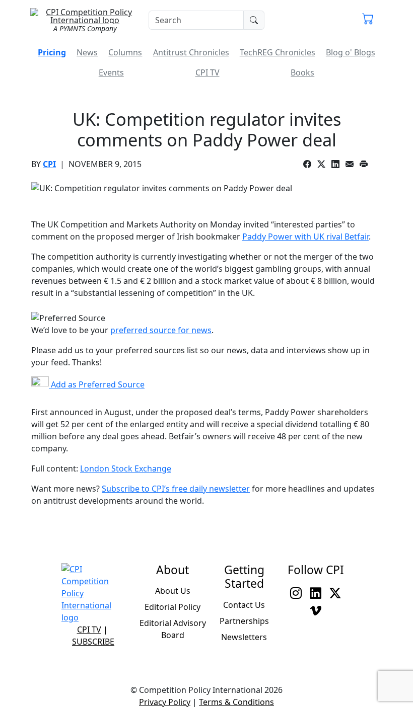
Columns (125, 52)
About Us (172, 590)
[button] (368, 20)
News (87, 52)
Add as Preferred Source (97, 384)
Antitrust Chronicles (191, 52)
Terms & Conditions (236, 701)
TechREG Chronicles (277, 52)
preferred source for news (161, 330)
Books (302, 72)
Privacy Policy (164, 701)
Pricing (52, 52)
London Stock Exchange (125, 468)
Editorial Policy (172, 606)
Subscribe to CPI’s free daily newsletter (176, 488)
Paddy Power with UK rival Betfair (305, 236)
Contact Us (244, 604)
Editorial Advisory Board (173, 629)
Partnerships (244, 620)
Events (111, 72)
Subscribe (93, 641)
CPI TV (207, 72)
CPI (49, 164)
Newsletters (244, 637)
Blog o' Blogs (350, 52)
